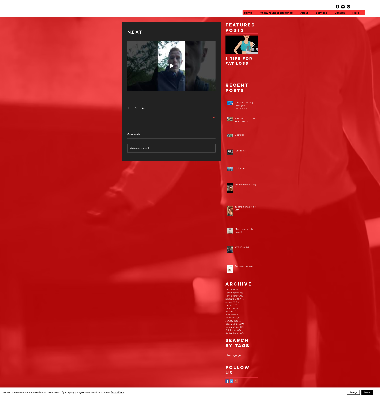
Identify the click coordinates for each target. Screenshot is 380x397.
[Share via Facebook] (128, 108)
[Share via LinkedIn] (143, 108)
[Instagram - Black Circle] (348, 6)
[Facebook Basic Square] (227, 381)
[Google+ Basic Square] (236, 381)
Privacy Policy (117, 392)
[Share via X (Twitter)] (136, 108)
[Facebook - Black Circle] (337, 6)
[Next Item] (253, 44)
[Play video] (171, 66)
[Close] (376, 392)
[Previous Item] (230, 44)
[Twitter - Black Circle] (343, 6)
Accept (367, 392)
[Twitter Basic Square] (231, 381)
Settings (353, 392)
